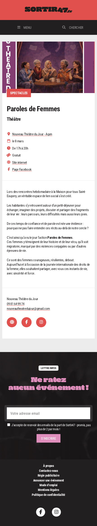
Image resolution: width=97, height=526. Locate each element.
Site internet (19, 162)
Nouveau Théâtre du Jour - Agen (32, 134)
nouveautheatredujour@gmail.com (28, 308)
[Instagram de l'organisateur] (41, 322)
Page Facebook (22, 169)
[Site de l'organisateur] (12, 322)
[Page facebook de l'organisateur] (26, 322)
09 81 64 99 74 (15, 303)
